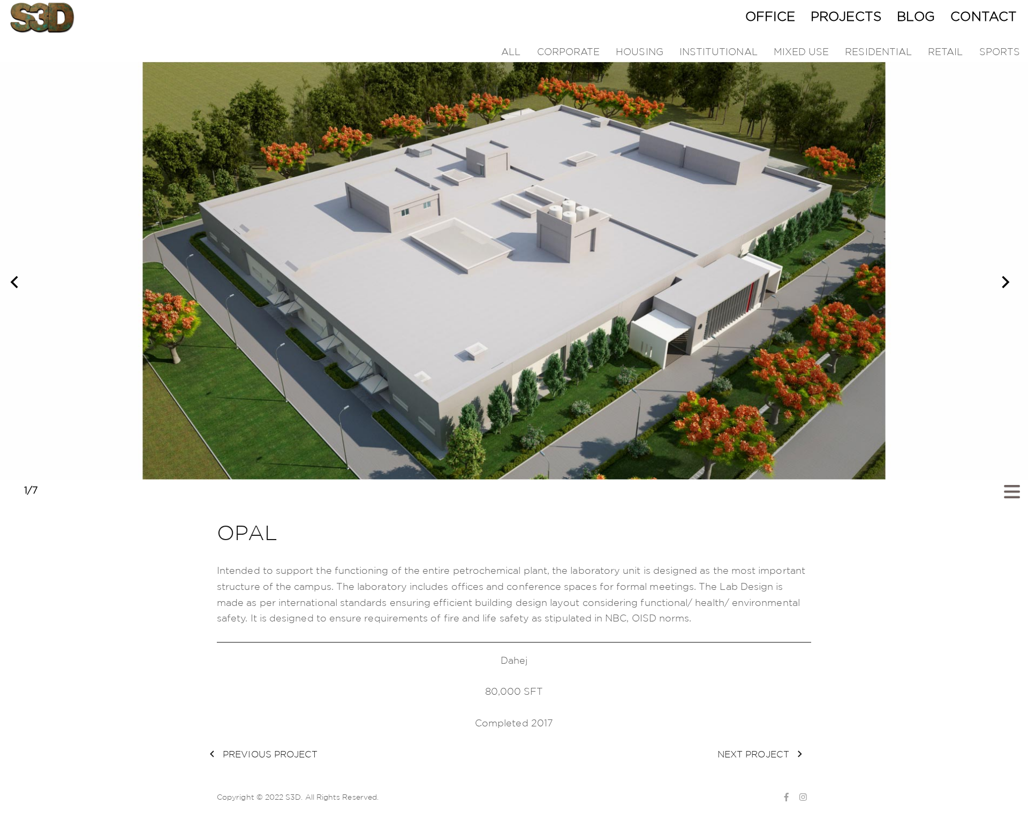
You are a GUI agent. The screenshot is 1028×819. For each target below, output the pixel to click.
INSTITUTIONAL (718, 51)
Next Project (754, 754)
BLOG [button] (916, 16)
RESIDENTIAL (878, 51)
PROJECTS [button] (846, 16)
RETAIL (945, 51)
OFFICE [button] (770, 16)
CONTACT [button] (983, 16)
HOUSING (639, 51)
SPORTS (999, 51)
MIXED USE (801, 51)
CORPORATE (568, 51)
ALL (510, 51)
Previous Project (269, 754)
